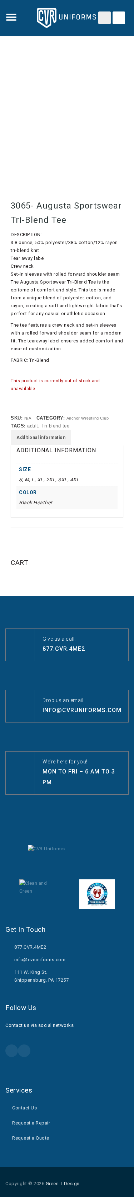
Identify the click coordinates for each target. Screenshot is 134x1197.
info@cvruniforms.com (82, 710)
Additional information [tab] (40, 437)
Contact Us (24, 1108)
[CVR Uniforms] (67, 18)
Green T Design (63, 1183)
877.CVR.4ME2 (64, 648)
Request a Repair (31, 1123)
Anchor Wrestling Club (87, 418)
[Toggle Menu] (11, 17)
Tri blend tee (55, 426)
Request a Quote (30, 1138)
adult (32, 426)
